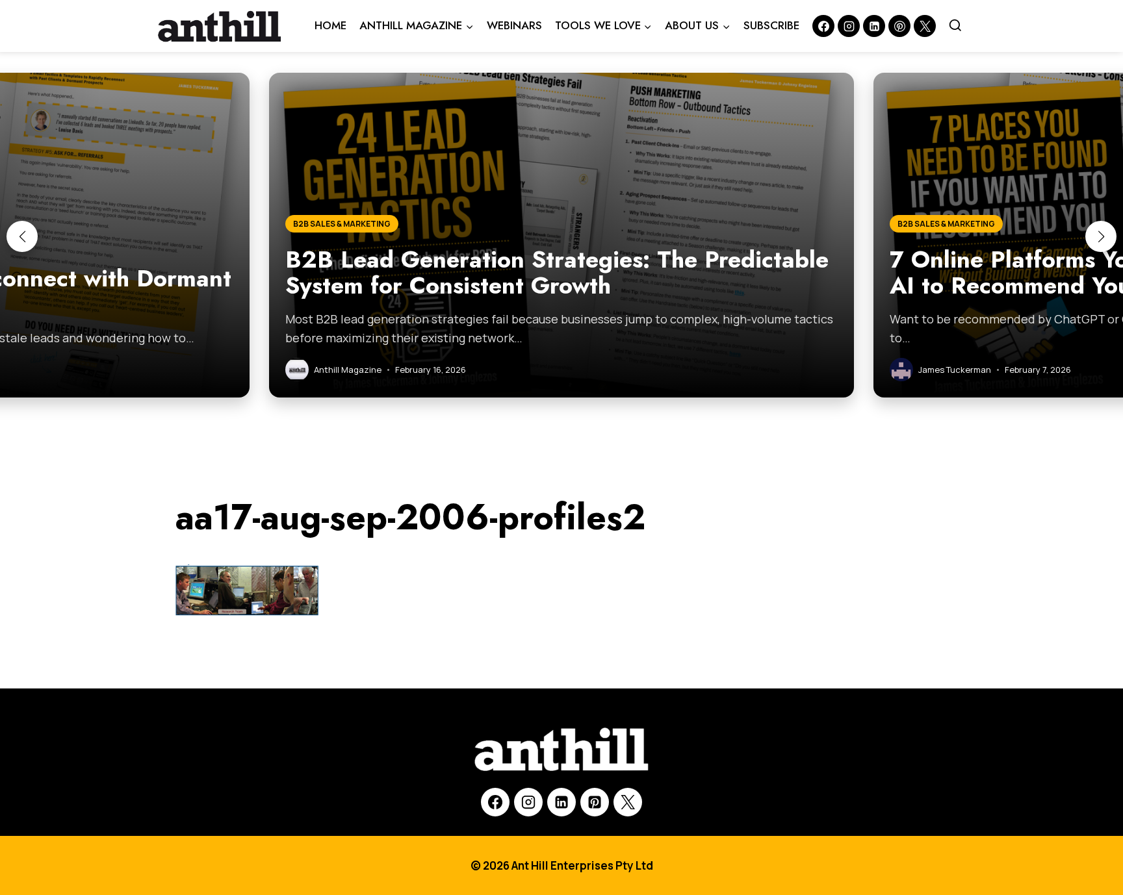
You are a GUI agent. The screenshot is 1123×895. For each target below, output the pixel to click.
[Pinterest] (899, 26)
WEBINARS (514, 25)
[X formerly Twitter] (925, 26)
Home (330, 25)
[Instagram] (849, 26)
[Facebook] (823, 26)
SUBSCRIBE (771, 25)
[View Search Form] (955, 26)
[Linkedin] (874, 26)
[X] (627, 802)
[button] (22, 236)
